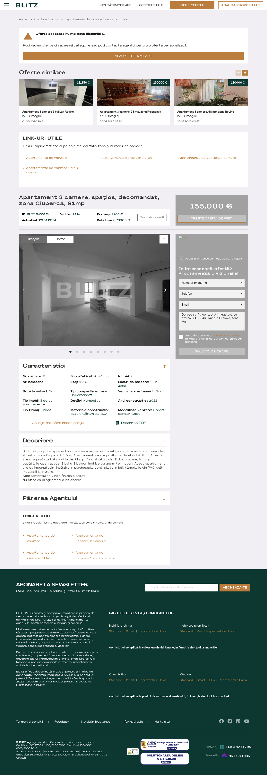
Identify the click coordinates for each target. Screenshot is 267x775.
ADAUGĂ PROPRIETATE (240, 5)
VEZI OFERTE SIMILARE (133, 56)
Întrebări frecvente (95, 722)
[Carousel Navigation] (242, 73)
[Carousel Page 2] (77, 352)
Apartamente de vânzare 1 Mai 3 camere (52, 170)
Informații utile (132, 722)
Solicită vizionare (211, 351)
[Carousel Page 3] (84, 352)
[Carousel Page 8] (118, 352)
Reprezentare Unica (153, 631)
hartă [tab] (60, 239)
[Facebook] (221, 721)
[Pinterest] (238, 721)
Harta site (162, 722)
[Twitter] (230, 721)
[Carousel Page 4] (91, 352)
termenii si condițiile (225, 336)
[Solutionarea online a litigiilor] (164, 758)
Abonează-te (235, 587)
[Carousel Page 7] (111, 352)
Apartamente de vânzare (46, 158)
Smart (130, 631)
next (245, 73)
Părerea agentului (50, 498)
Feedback (62, 722)
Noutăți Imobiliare (115, 5)
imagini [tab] (34, 239)
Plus (200, 631)
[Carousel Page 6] (105, 352)
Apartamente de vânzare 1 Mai (127, 158)
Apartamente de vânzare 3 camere (207, 158)
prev (238, 73)
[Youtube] (246, 721)
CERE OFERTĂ (192, 5)
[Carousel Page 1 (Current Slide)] (70, 352)
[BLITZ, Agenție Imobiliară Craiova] (27, 5)
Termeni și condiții (29, 722)
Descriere (38, 441)
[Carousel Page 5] (98, 352)
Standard (115, 631)
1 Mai (70, 214)
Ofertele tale (151, 5)
